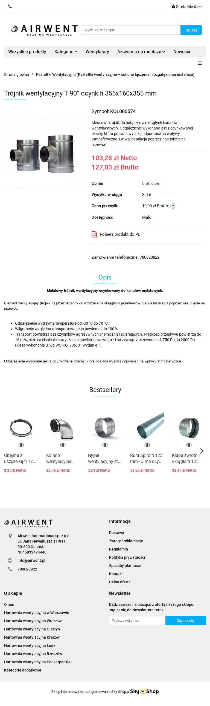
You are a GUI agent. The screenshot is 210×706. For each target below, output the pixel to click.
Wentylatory (97, 51)
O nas (9, 604)
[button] (120, 521)
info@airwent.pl (31, 560)
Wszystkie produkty (27, 51)
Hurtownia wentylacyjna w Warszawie (36, 612)
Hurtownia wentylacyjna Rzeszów (33, 654)
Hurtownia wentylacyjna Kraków (32, 637)
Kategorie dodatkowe (22, 670)
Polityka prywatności (127, 557)
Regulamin (118, 549)
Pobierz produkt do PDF (121, 234)
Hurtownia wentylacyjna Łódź (29, 645)
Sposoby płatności (125, 565)
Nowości (181, 51)
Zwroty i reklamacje (126, 541)
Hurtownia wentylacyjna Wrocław (33, 621)
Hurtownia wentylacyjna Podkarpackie (37, 662)
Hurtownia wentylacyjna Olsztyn (32, 629)
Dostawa (116, 533)
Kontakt (116, 574)
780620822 (27, 569)
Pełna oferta (120, 582)
